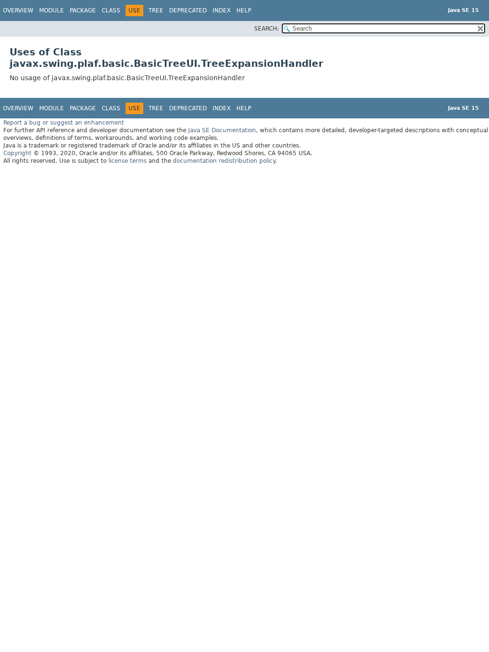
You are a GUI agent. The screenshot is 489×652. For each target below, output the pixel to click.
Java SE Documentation (222, 130)
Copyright (17, 153)
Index (222, 10)
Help (243, 10)
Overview (18, 10)
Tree (156, 10)
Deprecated (188, 10)
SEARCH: (266, 28)
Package (83, 10)
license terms (127, 161)
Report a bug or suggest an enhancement (63, 122)
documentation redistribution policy (224, 161)
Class (111, 10)
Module (51, 10)
